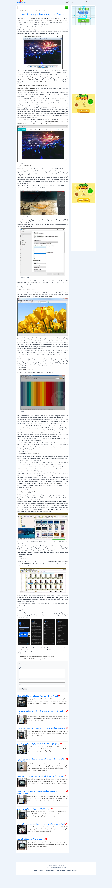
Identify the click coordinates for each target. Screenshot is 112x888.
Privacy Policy (49, 870)
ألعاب (76, 2)
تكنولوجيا (67, 2)
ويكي (72, 2)
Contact (41, 870)
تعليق (20, 668)
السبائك (80, 2)
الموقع (20, 683)
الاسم (21, 679)
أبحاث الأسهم (87, 2)
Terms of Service (60, 870)
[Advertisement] (83, 35)
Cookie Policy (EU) (72, 870)
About (35, 870)
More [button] (93, 2)
